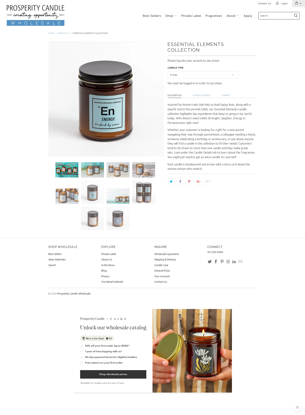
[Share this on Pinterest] (189, 181)
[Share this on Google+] (198, 181)
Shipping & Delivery (165, 259)
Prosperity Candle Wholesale (74, 293)
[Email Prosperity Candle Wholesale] (240, 262)
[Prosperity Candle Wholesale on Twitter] (210, 262)
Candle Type (175, 67)
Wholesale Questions (166, 253)
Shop (169, 15)
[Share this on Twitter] (171, 181)
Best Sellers (152, 15)
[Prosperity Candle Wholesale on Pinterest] (222, 262)
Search (52, 265)
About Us (106, 259)
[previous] (54, 99)
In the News (108, 265)
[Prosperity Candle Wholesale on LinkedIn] (234, 262)
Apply (248, 15)
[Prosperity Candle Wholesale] (28, 15)
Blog (104, 270)
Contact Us (264, 3)
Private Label (191, 15)
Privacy (105, 276)
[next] (157, 99)
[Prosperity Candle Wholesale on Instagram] (228, 262)
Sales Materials (57, 259)
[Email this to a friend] (207, 181)
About (231, 15)
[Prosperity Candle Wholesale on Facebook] (216, 262)
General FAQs (162, 270)
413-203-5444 (215, 252)
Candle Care (161, 265)
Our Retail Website (112, 281)
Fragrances (213, 15)
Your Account (162, 276)
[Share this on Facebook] (180, 181)
